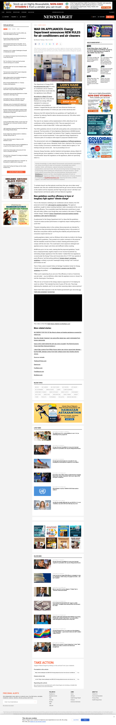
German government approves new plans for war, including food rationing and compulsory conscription (66, 461)
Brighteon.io (39, 174)
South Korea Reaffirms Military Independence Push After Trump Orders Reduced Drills (14, 89)
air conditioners (50, 48)
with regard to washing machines (58, 205)
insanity (60, 50)
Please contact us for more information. (43, 686)
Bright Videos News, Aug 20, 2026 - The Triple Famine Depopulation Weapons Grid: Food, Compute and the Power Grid (93, 81)
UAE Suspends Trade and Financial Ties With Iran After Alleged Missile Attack (15, 129)
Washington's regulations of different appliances (66, 141)
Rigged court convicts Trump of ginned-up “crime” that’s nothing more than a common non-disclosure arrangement (66, 646)
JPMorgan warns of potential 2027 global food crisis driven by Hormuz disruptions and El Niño (14, 105)
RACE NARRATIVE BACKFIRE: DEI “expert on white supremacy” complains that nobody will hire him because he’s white (66, 604)
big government (69, 48)
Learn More (76, 719)
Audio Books (31, 12)
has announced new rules (41, 86)
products (68, 50)
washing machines (38, 52)
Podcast (73, 699)
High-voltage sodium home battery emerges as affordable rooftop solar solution (14, 78)
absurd (38, 48)
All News (73, 696)
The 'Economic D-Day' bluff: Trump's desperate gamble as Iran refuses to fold (14, 72)
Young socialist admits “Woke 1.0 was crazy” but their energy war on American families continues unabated (15, 123)
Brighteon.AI (39, 176)
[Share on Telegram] (46, 44)
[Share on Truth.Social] (53, 44)
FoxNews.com (38, 368)
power (64, 50)
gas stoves (38, 394)
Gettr (50, 697)
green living (40, 50)
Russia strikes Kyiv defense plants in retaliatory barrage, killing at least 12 (14, 134)
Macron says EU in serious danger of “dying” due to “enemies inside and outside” (65, 590)
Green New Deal (47, 50)
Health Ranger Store (97, 699)
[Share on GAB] (50, 44)
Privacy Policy (95, 697)
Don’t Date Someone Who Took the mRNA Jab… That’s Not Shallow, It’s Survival (15, 33)
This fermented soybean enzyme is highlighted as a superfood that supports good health (15, 145)
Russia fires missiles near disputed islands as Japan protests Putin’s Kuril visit (14, 39)
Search (112, 12)
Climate (36, 49)
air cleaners (43, 48)
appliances (63, 48)
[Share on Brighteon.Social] (36, 44)
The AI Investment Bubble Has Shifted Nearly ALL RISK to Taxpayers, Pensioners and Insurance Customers (107, 71)
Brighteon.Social (53, 696)
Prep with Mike (16, 12)
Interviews (23, 12)
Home (3, 12)
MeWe (50, 701)
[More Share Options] (61, 44)
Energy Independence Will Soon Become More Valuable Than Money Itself (92, 70)
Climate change (42, 25)
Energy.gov (37, 364)
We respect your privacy (8, 705)
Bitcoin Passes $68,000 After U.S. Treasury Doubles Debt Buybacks (13, 83)
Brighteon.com (38, 375)
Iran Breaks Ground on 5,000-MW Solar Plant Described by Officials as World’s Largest (14, 99)
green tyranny (55, 50)
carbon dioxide (77, 48)
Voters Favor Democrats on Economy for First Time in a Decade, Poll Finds (14, 150)
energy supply (69, 49)
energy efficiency (61, 49)
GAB (50, 703)
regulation (79, 50)
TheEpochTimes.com (40, 361)
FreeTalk (51, 699)
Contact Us (94, 694)
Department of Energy (52, 49)
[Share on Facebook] (39, 44)
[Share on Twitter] (43, 44)
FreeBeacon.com (39, 371)
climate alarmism (42, 49)
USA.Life (51, 705)
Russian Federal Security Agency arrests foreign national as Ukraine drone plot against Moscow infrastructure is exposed (15, 111)
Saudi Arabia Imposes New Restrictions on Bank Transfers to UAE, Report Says (15, 94)
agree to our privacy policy (38, 721)
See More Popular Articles (16, 172)
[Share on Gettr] (57, 44)
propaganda (73, 50)
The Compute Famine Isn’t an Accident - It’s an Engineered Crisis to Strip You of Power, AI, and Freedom (14, 45)
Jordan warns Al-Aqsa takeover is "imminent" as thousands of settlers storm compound (15, 161)
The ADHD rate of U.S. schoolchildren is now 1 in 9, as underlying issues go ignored (66, 434)
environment (76, 49)
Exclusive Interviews (75, 701)
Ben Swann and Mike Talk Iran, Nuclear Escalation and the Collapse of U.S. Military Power (93, 59)
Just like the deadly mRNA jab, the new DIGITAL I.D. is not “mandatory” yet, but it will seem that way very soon (67, 503)
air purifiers (57, 48)
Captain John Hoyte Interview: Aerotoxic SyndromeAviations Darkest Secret (105, 80)
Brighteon (8, 12)
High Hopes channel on (58, 324)
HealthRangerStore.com (51, 177)
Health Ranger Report (93, 42)
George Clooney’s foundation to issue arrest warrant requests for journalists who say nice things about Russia (66, 448)
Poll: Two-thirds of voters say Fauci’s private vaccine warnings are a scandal (14, 62)
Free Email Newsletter (97, 696)
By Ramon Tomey (39, 40)
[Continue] (35, 702)
